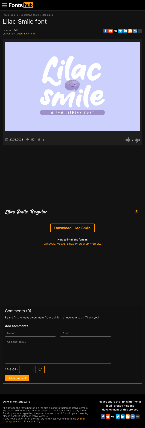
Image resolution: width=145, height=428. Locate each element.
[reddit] (110, 31)
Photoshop (82, 243)
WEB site (95, 243)
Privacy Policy (32, 421)
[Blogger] (130, 31)
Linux (70, 243)
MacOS (61, 243)
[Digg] (115, 31)
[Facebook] (105, 31)
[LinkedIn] (125, 31)
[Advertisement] (72, 175)
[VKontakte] (135, 31)
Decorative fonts (26, 33)
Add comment (17, 378)
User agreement (12, 421)
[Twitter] (120, 31)
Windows (49, 243)
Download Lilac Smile (72, 228)
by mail (81, 418)
